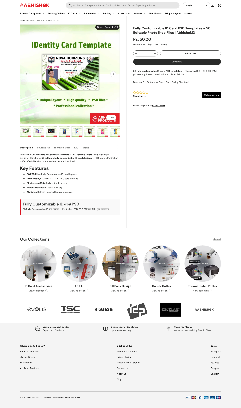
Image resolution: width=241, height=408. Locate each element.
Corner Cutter (161, 286)
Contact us (122, 368)
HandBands (155, 13)
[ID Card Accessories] (38, 263)
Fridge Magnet (173, 13)
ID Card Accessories (38, 286)
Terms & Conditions (127, 351)
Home (22, 20)
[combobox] (122, 5)
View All (217, 239)
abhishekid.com (28, 357)
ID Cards (72, 13)
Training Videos (56, 13)
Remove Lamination (30, 351)
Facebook (215, 357)
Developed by (48, 397)
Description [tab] (26, 147)
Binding (107, 13)
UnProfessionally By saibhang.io (67, 397)
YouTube (215, 362)
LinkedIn (215, 373)
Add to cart (190, 53)
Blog (119, 379)
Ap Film (79, 286)
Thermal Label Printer (202, 286)
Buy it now (177, 61)
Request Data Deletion (128, 362)
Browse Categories (30, 13)
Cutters (122, 13)
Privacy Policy (124, 357)
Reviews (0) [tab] (43, 147)
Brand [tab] (86, 147)
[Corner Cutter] (161, 263)
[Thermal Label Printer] (203, 263)
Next (223, 311)
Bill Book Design (120, 286)
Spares (188, 13)
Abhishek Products (29, 368)
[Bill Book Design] (120, 263)
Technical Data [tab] (62, 147)
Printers (138, 13)
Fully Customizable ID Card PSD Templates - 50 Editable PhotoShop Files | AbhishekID (44, 20)
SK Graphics (26, 362)
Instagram (216, 351)
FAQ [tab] (76, 147)
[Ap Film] (79, 263)
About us (121, 373)
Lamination (90, 13)
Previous (18, 311)
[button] (219, 5)
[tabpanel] (70, 184)
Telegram (215, 368)
